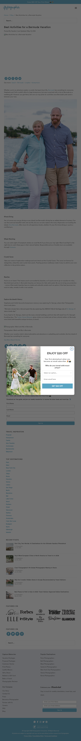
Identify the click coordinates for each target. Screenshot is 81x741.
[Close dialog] (72, 349)
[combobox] (57, 373)
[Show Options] (71, 373)
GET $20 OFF (57, 386)
